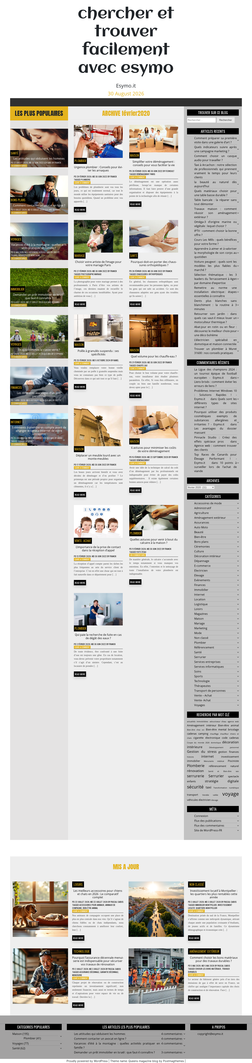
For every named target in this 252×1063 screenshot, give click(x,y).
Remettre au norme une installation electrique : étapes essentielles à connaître (215, 292)
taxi (208, 787)
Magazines (201, 614)
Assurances (201, 522)
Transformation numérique (226, 788)
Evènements (202, 580)
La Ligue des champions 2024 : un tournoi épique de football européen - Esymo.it (215, 374)
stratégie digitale (222, 781)
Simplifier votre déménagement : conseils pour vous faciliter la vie (154, 163)
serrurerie (195, 775)
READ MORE (80, 209)
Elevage (199, 575)
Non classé (201, 638)
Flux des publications (207, 821)
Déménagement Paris (145, 174)
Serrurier (200, 657)
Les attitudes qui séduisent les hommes (39, 158)
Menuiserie (209, 761)
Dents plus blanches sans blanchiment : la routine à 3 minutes (215, 305)
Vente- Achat (83, 540)
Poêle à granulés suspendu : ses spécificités (98, 352)
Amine (59, 438)
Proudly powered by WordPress (87, 1061)
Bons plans (18, 200)
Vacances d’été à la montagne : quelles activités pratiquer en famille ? (39, 246)
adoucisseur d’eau (218, 721)
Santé (14, 153)
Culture (199, 551)
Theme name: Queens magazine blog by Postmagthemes (147, 1061)
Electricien (201, 570)
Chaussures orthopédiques (149, 274)
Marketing (200, 628)
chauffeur (224, 734)
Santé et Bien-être (219, 771)
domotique (216, 742)
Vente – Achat (203, 695)
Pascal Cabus (117, 901)
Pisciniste (233, 761)
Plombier (80, 161)
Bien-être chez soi (195, 730)
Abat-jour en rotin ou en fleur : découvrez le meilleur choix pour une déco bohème (215, 331)
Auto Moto (201, 527)
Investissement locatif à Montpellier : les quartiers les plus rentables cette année (213, 894)
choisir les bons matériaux (208, 968)
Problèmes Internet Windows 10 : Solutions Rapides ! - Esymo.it (215, 395)
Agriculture (201, 513)
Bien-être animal (228, 725)
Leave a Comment (82, 182)
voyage (230, 793)
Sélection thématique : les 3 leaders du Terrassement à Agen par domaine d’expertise (215, 279)
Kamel (58, 209)
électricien (205, 799)
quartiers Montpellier (206, 908)
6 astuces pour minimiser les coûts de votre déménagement (153, 449)
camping (203, 733)
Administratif (202, 508)
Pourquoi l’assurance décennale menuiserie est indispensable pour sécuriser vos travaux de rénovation (97, 961)
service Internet (26, 441)
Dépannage (201, 561)
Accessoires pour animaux (91, 904)
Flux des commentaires (209, 825)
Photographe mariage (91, 274)
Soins (197, 671)
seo (237, 771)
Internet (16, 422)
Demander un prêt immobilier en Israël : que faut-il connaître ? (39, 296)
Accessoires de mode (208, 503)
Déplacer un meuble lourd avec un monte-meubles (98, 457)
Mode (198, 633)
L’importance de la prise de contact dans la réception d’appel (98, 548)
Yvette (56, 252)
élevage (214, 800)
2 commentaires (19, 356)
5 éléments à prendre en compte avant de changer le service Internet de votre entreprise (39, 431)
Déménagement (143, 460)
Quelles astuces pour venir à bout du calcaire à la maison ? (154, 541)
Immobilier (17, 289)
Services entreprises (207, 662)
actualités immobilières (197, 721)
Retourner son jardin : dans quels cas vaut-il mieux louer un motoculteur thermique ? (215, 318)
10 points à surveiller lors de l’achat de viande (215, 467)
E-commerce (202, 566)
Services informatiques (209, 667)
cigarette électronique (206, 737)
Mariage (80, 255)
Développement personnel (224, 747)
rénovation (195, 771)
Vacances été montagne (29, 255)
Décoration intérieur (207, 556)
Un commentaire (137, 555)
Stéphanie (58, 353)
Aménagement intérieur (201, 725)
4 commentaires (19, 165)
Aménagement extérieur (210, 518)
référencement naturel (224, 766)
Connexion (201, 816)
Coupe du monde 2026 (198, 742)
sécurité (195, 787)
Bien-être (200, 537)
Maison (134, 155)
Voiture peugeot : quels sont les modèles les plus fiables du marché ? (215, 266)
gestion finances (228, 751)
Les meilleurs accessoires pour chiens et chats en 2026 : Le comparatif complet (97, 894)
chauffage (214, 734)
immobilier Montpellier (206, 904)
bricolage (233, 729)
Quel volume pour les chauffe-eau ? (154, 356)
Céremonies (202, 546)
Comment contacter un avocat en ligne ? (39, 205)
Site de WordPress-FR (208, 830)
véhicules (192, 799)
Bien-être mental (216, 729)
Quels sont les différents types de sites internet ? (215, 403)
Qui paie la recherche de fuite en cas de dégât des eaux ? (98, 636)
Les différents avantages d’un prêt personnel (39, 394)
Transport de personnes (210, 691)
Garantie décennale (109, 972)
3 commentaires (19, 305)
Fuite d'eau (141, 551)
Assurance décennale (89, 972)
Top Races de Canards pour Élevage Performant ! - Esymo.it (215, 459)
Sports (198, 676)
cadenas (192, 733)
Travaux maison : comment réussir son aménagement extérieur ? (215, 213)
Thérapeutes (202, 686)
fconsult (170, 171)
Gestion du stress (202, 751)
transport (192, 794)
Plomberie (85, 179)
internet (207, 756)
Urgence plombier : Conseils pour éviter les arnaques (98, 168)
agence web (233, 721)
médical (220, 761)
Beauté (198, 532)
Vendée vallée (210, 795)
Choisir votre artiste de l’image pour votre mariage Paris (98, 263)
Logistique (201, 604)
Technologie (202, 681)
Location (199, 599)
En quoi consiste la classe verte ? (39, 350)
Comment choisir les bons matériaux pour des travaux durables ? (214, 959)
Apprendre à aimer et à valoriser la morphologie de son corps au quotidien (215, 253)
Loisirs (198, 609)
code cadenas (230, 737)
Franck (58, 162)
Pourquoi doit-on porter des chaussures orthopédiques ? (154, 263)
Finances (16, 387)
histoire (190, 757)
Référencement (204, 647)
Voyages (16, 239)
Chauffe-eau (141, 365)
